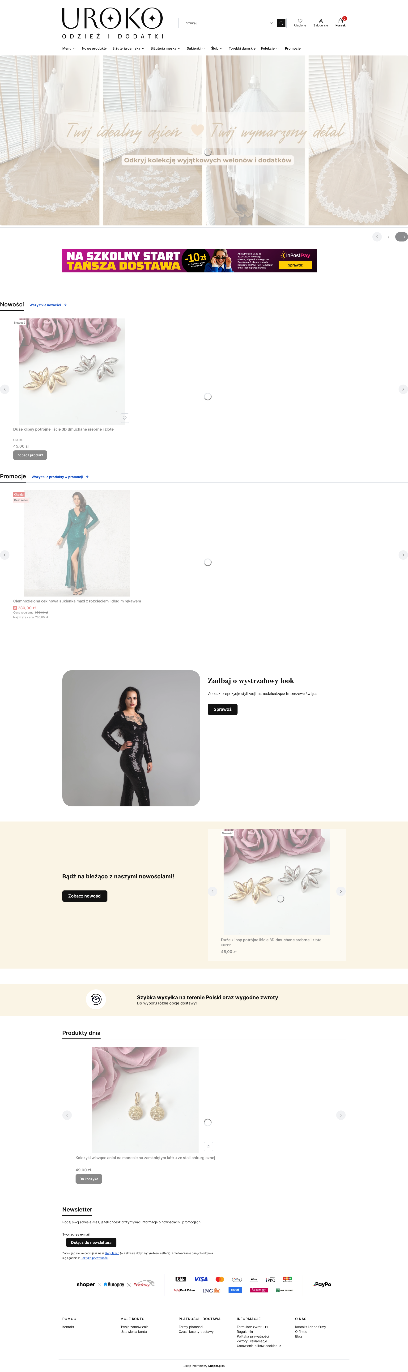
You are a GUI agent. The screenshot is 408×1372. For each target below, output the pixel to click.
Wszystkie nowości (45, 305)
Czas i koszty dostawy (196, 1332)
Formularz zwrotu (250, 1327)
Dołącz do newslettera (91, 1242)
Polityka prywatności (253, 1336)
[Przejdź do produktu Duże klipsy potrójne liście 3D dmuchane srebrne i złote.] (72, 371)
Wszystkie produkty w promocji (57, 477)
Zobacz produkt (30, 455)
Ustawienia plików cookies (257, 1346)
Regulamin (112, 1253)
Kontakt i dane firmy (310, 1327)
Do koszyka (89, 1179)
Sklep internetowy (202, 1366)
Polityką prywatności (94, 1258)
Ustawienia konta (133, 1332)
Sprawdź (223, 709)
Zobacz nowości (85, 895)
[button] (281, 23)
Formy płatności (191, 1327)
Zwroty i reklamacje (252, 1341)
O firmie (301, 1332)
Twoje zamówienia (134, 1327)
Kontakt (68, 1327)
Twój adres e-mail (75, 1234)
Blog (298, 1336)
